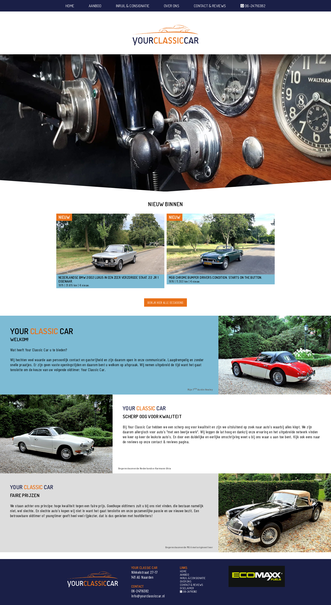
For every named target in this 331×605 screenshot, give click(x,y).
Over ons (171, 5)
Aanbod (95, 5)
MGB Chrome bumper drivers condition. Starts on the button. (215, 277)
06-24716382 (254, 5)
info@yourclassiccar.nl (148, 595)
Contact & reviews (210, 5)
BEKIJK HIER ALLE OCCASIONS (165, 302)
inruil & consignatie (133, 5)
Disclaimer (187, 588)
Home (70, 5)
